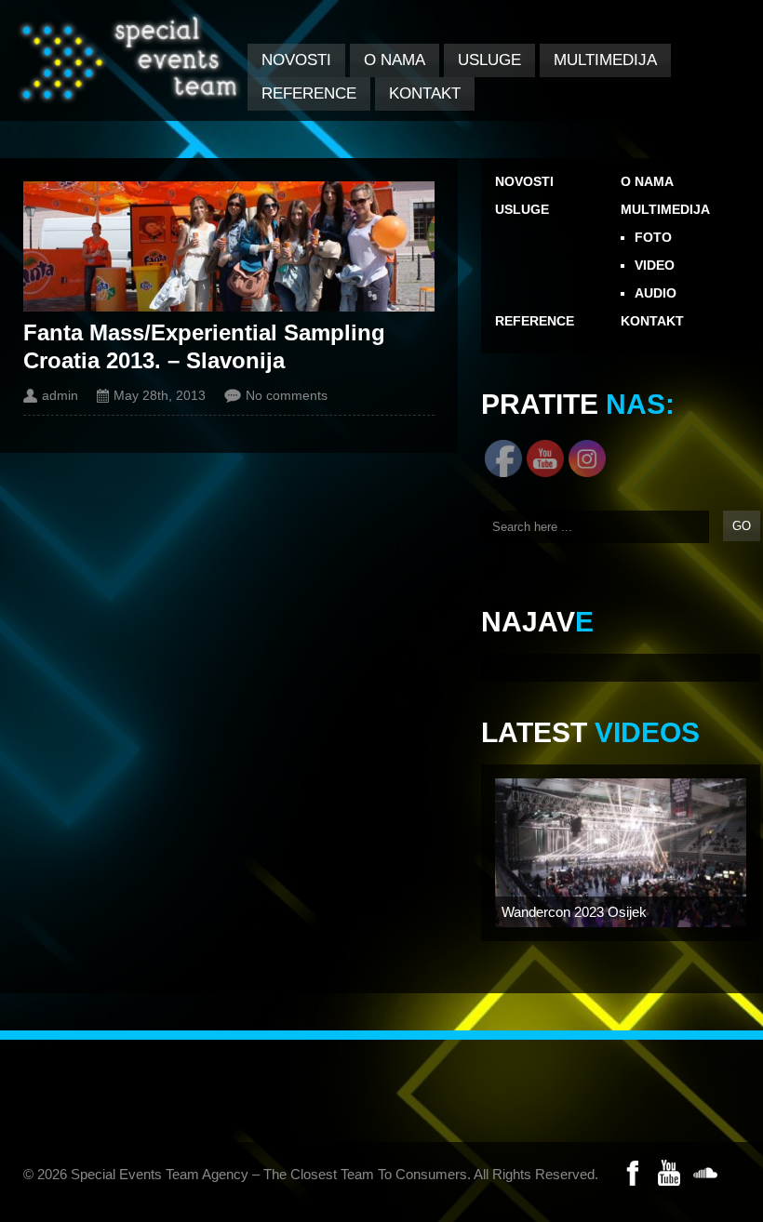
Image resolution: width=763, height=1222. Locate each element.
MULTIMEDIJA (605, 60)
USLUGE (489, 60)
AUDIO (655, 293)
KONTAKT (425, 93)
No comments (287, 395)
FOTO (653, 237)
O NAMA (394, 60)
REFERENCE (308, 93)
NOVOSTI (296, 60)
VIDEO (655, 265)
